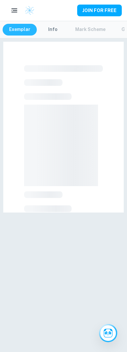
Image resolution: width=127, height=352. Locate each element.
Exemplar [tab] (19, 29)
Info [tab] (52, 29)
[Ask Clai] (108, 333)
